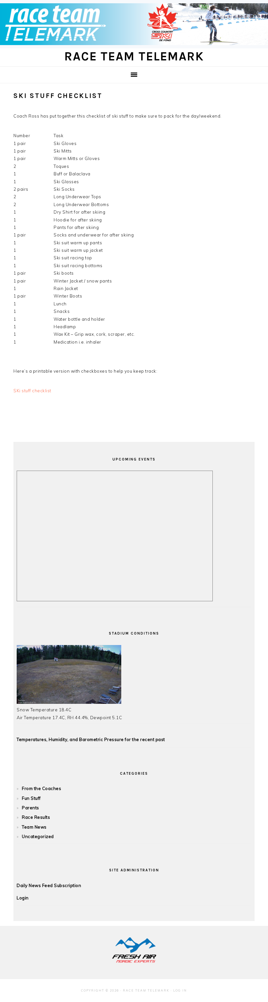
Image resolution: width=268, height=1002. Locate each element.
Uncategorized (38, 836)
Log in (180, 990)
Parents (30, 807)
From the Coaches (41, 788)
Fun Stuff (31, 798)
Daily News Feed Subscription (49, 885)
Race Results (36, 817)
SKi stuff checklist (32, 390)
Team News (34, 827)
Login (23, 897)
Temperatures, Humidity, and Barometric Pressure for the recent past (91, 739)
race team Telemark (134, 56)
